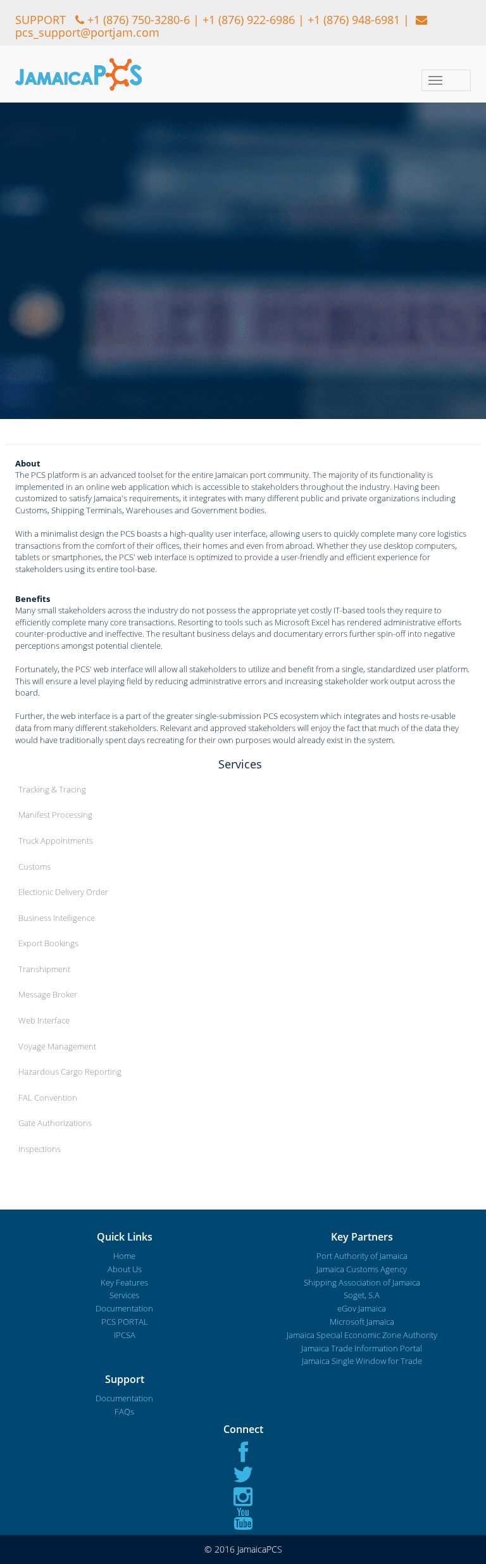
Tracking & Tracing (52, 789)
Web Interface (44, 1020)
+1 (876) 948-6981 (354, 19)
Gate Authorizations (55, 1123)
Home (124, 1255)
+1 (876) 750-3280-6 (138, 19)
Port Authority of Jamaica (362, 1255)
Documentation (124, 1308)
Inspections (39, 1148)
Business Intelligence (56, 917)
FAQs (124, 1411)
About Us (125, 1269)
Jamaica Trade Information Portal (361, 1348)
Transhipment (44, 969)
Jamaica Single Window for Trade (362, 1361)
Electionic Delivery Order (63, 892)
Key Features (124, 1282)
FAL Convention (47, 1097)
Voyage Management (57, 1046)
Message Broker (47, 994)
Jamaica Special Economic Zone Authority (362, 1335)
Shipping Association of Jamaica (362, 1282)
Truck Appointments (55, 840)
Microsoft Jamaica (362, 1321)
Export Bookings (48, 943)
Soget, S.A (362, 1295)
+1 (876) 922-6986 (248, 19)
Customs (34, 866)
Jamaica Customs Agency (361, 1269)
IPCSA (124, 1335)
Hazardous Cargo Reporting (70, 1071)
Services (124, 1295)
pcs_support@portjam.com (87, 32)
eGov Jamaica (361, 1308)
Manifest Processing (55, 814)
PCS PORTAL (124, 1321)
